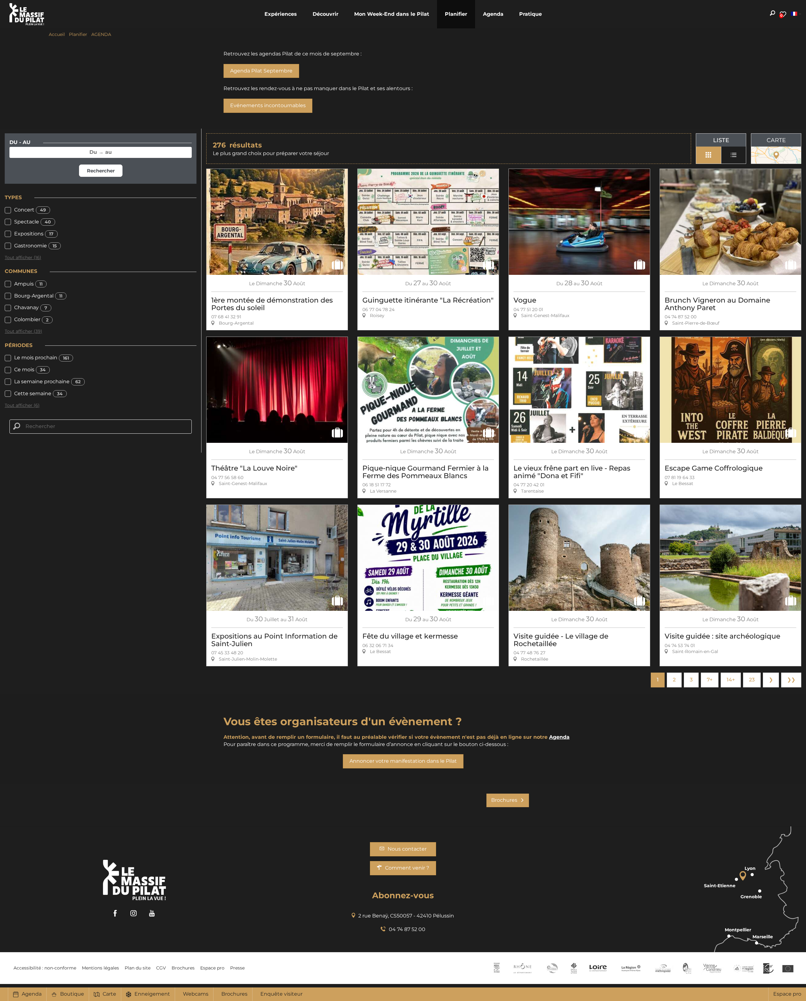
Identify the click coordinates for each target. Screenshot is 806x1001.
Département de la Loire (598, 968)
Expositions (34, 234)
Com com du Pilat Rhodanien (551, 968)
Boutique (72, 994)
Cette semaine (38, 393)
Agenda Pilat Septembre (261, 71)
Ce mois (30, 370)
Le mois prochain (41, 358)
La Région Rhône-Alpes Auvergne (631, 968)
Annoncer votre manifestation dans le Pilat (403, 761)
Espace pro (787, 994)
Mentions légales (100, 967)
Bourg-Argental (38, 296)
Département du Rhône (523, 968)
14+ (731, 680)
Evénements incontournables (268, 105)
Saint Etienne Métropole (663, 968)
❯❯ (791, 680)
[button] (281, 14)
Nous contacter (407, 849)
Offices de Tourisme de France (574, 968)
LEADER (768, 968)
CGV (161, 967)
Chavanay (30, 307)
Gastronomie (35, 246)
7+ (709, 680)
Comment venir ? (407, 868)
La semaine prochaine (47, 382)
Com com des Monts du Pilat (497, 968)
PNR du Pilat (687, 968)
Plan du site (137, 967)
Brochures (234, 994)
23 (752, 680)
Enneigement (152, 994)
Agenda (32, 994)
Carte (109, 994)
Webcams (195, 994)
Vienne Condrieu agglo (712, 968)
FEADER (743, 968)
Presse (237, 967)
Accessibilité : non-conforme (45, 967)
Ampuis (28, 284)
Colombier (31, 319)
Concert (30, 210)
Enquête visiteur (281, 994)
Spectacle (32, 222)
